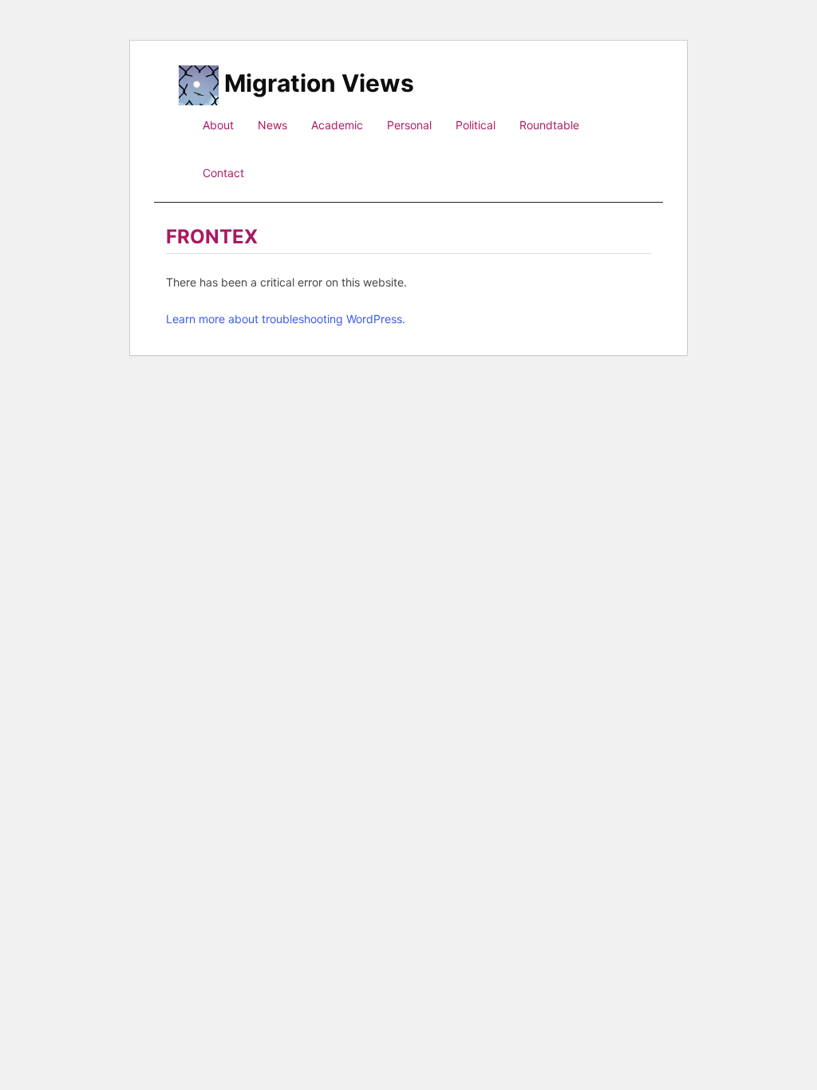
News (272, 125)
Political (475, 125)
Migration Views (319, 81)
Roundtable (549, 125)
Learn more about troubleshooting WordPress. (285, 319)
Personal (409, 125)
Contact (223, 173)
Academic (337, 125)
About (218, 125)
